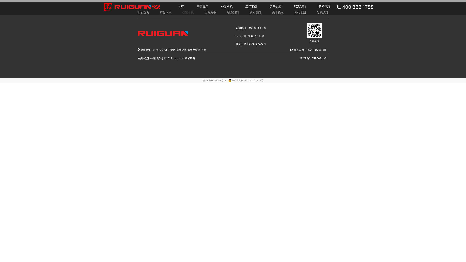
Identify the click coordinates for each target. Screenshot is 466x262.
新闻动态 (324, 6)
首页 (181, 6)
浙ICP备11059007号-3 (214, 80)
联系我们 (300, 6)
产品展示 (202, 6)
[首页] (133, 7)
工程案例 (251, 6)
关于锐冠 (275, 6)
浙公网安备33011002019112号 (247, 80)
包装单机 (227, 6)
